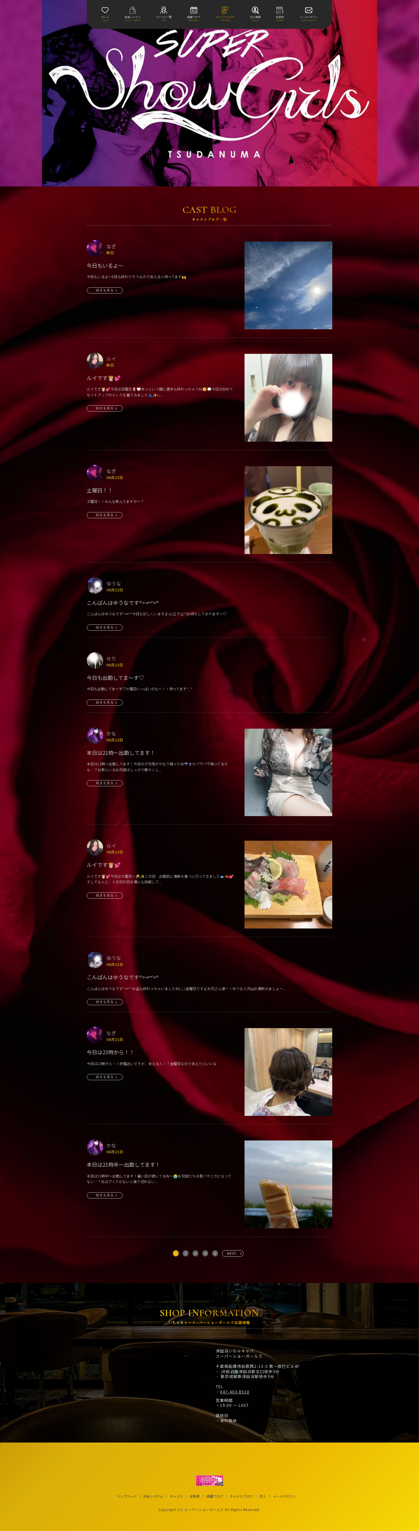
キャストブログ (241, 1496)
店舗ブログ (215, 1496)
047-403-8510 (234, 1391)
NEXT (232, 1253)
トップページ (127, 1496)
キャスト (176, 1496)
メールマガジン (284, 1496)
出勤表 (195, 1496)
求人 (263, 1496)
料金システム (153, 1496)
